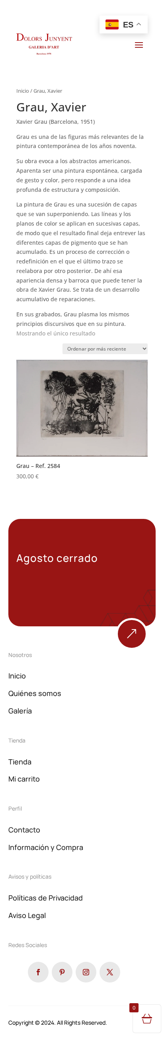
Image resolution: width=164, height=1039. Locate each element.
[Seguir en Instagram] (86, 972)
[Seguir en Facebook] (38, 972)
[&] (132, 647)
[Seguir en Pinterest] (62, 972)
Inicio (22, 90)
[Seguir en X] (110, 972)
